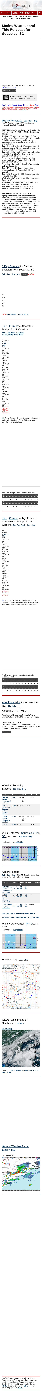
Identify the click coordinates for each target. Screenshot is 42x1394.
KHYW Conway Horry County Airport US (6, 898)
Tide (20, 16)
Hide (30, 121)
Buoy (30, 16)
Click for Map (5, 344)
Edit (25, 121)
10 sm (26, 888)
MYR (29, 923)
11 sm (14, 895)
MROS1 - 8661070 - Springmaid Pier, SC (6, 800)
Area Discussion (11, 702)
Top (4, 16)
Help (35, 121)
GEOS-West (16, 1070)
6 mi (13, 797)
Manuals (34, 13)
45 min (17, 895)
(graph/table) (18, 842)
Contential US (28, 1070)
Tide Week (11, 333)
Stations (5, 795)
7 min (17, 888)
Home (2, 13)
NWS (25, 16)
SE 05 (21, 888)
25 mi (14, 805)
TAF (28, 18)
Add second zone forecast (18, 314)
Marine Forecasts (12, 120)
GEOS (18, 18)
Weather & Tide (27, 12)
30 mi (14, 816)
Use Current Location (9, 90)
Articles (8, 13)
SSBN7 (4, 824)
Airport (35, 16)
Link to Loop (7, 1029)
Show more (6, 732)
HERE (4, 1386)
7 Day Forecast (10, 266)
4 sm (14, 888)
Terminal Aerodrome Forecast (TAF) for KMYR (20, 917)
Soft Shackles (15, 12)
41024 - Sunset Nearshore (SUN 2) (6, 819)
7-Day (15, 16)
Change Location (9, 87)
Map (12, 18)
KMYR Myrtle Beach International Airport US (7, 889)
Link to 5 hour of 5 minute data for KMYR (18, 913)
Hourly (24, 274)
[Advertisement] (21, 60)
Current (13, 326)
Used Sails (21, 12)
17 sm (14, 905)
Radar (23, 18)
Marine (9, 16)
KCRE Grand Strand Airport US (7, 906)
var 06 (21, 905)
